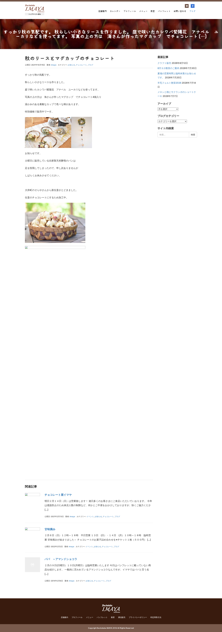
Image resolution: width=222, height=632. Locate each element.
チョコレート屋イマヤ (58, 494)
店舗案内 (102, 11)
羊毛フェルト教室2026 (169, 83)
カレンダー (115, 11)
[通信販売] (187, 6)
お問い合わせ (180, 11)
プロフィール (129, 11)
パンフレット (164, 11)
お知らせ (71, 65)
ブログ (192, 11)
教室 (153, 11)
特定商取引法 (155, 617)
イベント (90, 516)
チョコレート (81, 65)
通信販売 (121, 617)
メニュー (143, 11)
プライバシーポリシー (138, 617)
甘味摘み (50, 529)
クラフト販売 (164, 63)
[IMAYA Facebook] (193, 6)
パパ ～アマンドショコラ (61, 559)
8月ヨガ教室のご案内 (168, 68)
